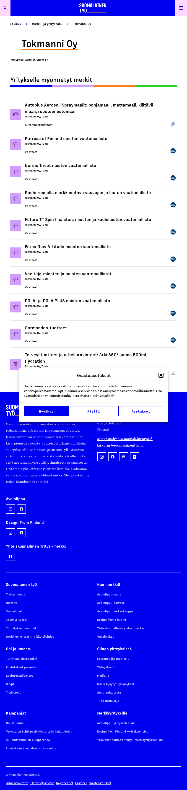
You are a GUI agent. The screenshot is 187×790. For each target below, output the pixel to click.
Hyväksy (46, 411)
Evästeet (81, 783)
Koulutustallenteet (19, 675)
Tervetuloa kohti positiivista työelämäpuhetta (39, 731)
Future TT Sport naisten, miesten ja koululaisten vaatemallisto (88, 219)
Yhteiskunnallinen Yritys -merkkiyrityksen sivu (130, 740)
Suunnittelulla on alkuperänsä (28, 740)
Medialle (103, 675)
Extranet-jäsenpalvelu (113, 658)
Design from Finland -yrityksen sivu (122, 731)
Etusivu (15, 24)
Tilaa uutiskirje (108, 701)
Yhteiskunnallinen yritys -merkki (120, 628)
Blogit (10, 684)
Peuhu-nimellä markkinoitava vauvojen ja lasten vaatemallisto (88, 192)
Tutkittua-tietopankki (21, 658)
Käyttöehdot (64, 783)
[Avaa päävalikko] (181, 8)
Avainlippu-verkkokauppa (115, 611)
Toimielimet (14, 611)
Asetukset (141, 411)
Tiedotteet (13, 692)
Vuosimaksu (105, 636)
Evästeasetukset (100, 783)
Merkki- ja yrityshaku (47, 24)
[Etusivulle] (92, 8)
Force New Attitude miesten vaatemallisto (68, 246)
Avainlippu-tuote (109, 594)
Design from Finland (111, 619)
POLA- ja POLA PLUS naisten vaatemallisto (67, 300)
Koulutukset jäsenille (21, 667)
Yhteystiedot (106, 667)
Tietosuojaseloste (42, 783)
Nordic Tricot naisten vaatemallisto (60, 165)
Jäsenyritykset (17, 619)
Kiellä (93, 411)
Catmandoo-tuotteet (46, 327)
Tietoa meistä (16, 594)
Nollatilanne (14, 723)
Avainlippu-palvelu (110, 603)
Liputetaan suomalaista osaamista (31, 748)
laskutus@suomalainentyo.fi (120, 445)
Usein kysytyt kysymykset (115, 684)
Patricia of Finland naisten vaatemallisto (66, 138)
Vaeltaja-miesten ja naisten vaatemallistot (68, 273)
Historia (12, 603)
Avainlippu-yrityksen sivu (115, 723)
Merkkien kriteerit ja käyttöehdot (30, 636)
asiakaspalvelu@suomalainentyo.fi (125, 439)
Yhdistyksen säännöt (21, 628)
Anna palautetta (109, 692)
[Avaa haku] (5, 8)
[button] (161, 375)
